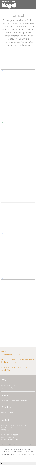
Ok (18, 460)
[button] (34, 4)
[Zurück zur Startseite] (8, 4)
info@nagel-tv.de (12, 440)
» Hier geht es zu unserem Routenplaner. (14, 401)
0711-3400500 (12, 435)
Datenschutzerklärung (27, 454)
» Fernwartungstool (7, 413)
